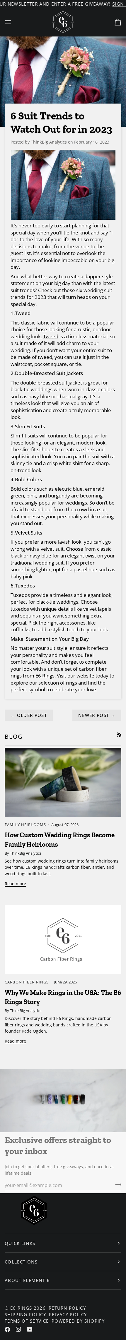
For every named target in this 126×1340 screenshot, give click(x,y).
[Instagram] (18, 1329)
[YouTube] (29, 1329)
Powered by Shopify (78, 1321)
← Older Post (29, 715)
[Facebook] (7, 1329)
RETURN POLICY (67, 1308)
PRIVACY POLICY (68, 1314)
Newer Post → (96, 715)
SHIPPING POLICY (25, 1314)
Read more (15, 883)
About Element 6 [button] (27, 1280)
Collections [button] (21, 1262)
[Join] (116, 1184)
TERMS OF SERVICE (27, 1321)
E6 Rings (21, 1308)
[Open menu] (13, 22)
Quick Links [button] (20, 1243)
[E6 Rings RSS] (119, 735)
